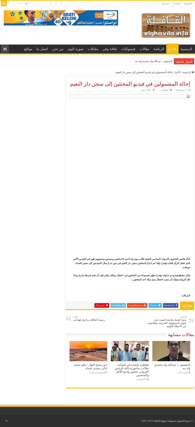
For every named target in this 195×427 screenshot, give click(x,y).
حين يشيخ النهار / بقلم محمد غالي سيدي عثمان (90, 366)
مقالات (144, 49)
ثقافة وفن (110, 49)
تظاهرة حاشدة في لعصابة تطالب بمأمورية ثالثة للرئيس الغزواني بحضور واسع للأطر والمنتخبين (132, 370)
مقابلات (93, 49)
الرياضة (158, 49)
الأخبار (172, 49)
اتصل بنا (176, 3)
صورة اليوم (75, 49)
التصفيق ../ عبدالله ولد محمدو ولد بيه (153, 61)
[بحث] (4, 3)
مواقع (28, 49)
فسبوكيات (128, 49)
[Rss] (26, 3)
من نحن (165, 3)
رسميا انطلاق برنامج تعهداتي (89, 318)
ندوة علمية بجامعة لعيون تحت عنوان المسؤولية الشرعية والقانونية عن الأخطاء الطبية (167, 322)
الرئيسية (188, 3)
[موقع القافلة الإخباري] (166, 24)
